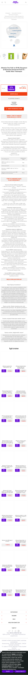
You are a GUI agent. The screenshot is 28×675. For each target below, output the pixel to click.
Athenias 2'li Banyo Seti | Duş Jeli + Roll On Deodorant (21, 441)
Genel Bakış (14, 102)
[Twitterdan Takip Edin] (9, 631)
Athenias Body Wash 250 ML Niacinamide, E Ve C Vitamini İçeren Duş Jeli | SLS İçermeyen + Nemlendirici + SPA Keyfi (21, 592)
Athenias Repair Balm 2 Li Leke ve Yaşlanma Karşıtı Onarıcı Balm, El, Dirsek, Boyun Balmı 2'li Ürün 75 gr (20, 542)
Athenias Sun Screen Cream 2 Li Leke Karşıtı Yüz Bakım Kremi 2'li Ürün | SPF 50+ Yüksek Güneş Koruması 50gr (7, 492)
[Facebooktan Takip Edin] (12, 631)
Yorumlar (14, 103)
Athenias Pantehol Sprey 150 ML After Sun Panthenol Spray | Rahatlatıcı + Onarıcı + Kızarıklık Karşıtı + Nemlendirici (21, 369)
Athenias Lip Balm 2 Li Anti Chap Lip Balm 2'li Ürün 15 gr (20, 516)
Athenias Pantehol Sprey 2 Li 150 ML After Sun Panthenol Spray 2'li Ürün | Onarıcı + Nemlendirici (7, 417)
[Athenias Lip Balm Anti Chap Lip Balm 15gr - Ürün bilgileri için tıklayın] (7, 358)
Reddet (14, 654)
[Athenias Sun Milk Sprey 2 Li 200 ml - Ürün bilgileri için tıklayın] (7, 532)
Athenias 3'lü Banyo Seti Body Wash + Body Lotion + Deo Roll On (7, 466)
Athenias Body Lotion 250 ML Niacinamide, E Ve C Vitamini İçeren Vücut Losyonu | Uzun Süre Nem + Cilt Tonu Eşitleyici (20, 567)
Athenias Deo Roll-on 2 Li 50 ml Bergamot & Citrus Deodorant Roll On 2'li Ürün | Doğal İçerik (20, 467)
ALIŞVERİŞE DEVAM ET (14, 98)
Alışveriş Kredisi (14, 104)
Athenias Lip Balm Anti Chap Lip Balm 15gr (7, 367)
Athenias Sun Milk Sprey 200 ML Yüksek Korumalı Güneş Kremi (7, 566)
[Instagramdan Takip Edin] (15, 631)
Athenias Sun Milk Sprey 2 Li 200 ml (7, 541)
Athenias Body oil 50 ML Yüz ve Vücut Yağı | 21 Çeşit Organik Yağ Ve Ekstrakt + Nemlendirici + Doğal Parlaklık (7, 592)
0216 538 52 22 (15, 633)
